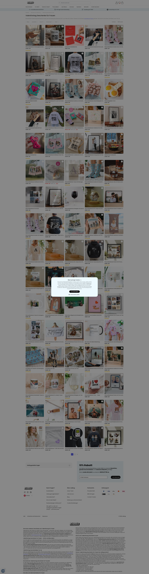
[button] (74, 294)
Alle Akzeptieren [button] (74, 291)
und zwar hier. (79, 288)
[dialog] (74, 287)
